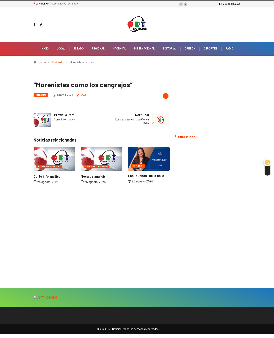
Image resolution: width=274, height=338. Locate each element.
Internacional (144, 48)
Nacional (119, 48)
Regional (98, 48)
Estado (78, 48)
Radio (229, 48)
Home (42, 62)
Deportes (210, 48)
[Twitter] (41, 24)
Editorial (169, 48)
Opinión (190, 48)
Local (61, 48)
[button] (181, 4)
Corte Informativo (49, 166)
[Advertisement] (207, 105)
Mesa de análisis (93, 176)
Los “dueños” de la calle (65, 3)
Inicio (45, 48)
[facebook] (34, 24)
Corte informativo (47, 176)
